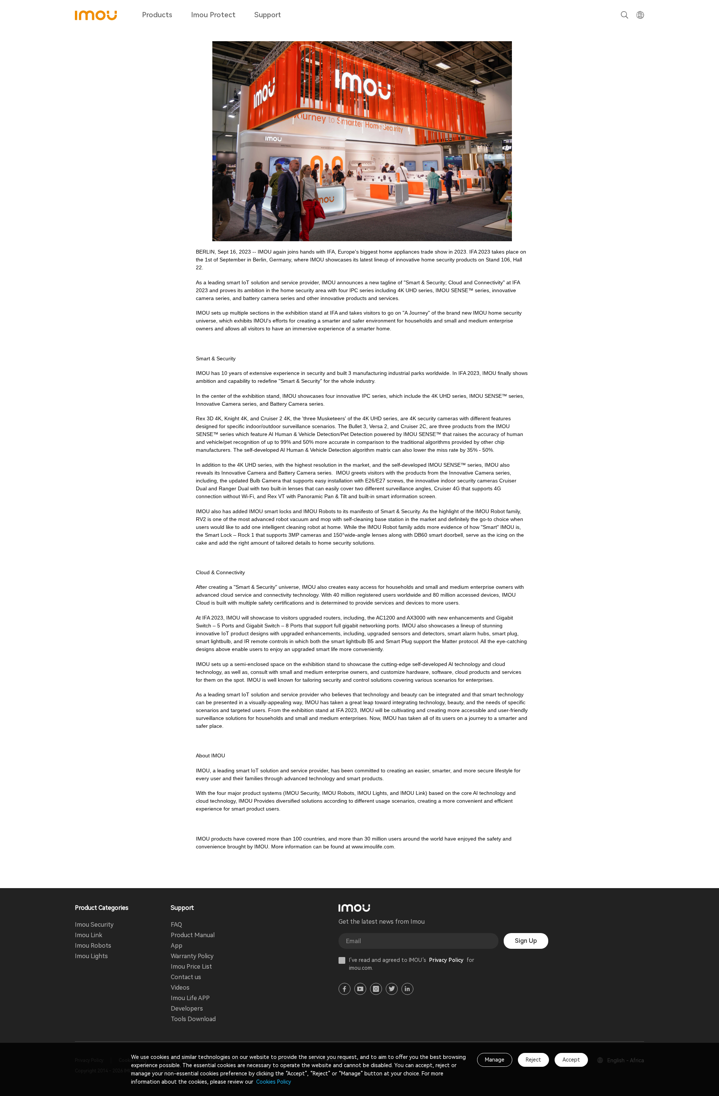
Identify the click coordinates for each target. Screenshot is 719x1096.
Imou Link (88, 935)
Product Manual (193, 935)
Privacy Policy (446, 960)
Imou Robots (93, 945)
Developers (187, 1008)
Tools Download (193, 1019)
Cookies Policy (272, 1082)
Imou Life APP (190, 998)
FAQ (176, 924)
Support (267, 14)
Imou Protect (213, 14)
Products (157, 14)
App (176, 945)
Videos (180, 987)
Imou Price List (191, 966)
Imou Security (94, 924)
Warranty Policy (192, 956)
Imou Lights (91, 956)
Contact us (186, 977)
